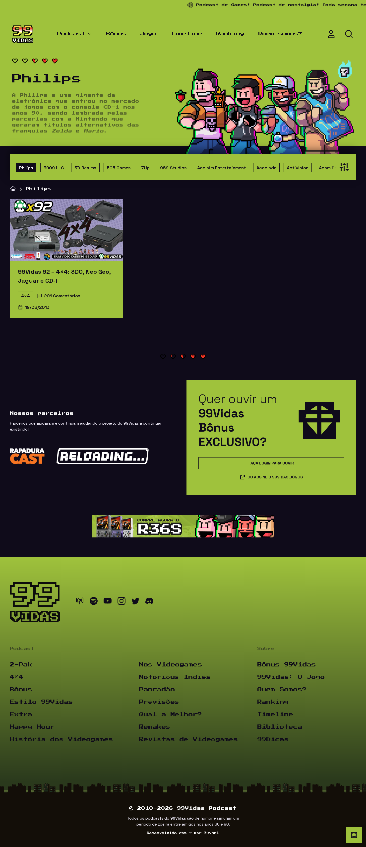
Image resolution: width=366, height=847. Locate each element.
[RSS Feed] (80, 602)
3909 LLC (54, 168)
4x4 (25, 296)
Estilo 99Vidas (41, 702)
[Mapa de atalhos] (354, 835)
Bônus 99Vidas (286, 664)
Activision (297, 168)
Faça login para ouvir (271, 463)
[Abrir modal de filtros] (343, 167)
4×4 (16, 677)
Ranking (230, 34)
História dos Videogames (61, 739)
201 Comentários (62, 296)
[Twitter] (135, 602)
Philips (26, 168)
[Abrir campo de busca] (349, 34)
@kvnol (211, 833)
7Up (145, 168)
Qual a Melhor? (170, 714)
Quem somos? (280, 34)
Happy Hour (32, 727)
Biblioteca (279, 727)
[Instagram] (121, 602)
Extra (21, 714)
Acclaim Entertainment (221, 168)
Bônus (116, 34)
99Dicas (273, 739)
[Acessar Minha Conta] (331, 34)
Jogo (148, 34)
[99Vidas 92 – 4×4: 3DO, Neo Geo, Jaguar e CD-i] (66, 230)
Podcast (71, 34)
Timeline (186, 34)
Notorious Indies (175, 677)
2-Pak (21, 664)
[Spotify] (94, 602)
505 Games (119, 168)
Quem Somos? (282, 689)
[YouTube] (108, 602)
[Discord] (149, 602)
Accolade (266, 168)
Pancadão (157, 689)
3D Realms (85, 168)
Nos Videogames (170, 664)
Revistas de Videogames (188, 739)
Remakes (155, 727)
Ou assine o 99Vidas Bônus (275, 477)
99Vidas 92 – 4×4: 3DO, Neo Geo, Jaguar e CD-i (64, 276)
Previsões (159, 702)
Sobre (266, 649)
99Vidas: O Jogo (291, 677)
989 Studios (173, 168)
